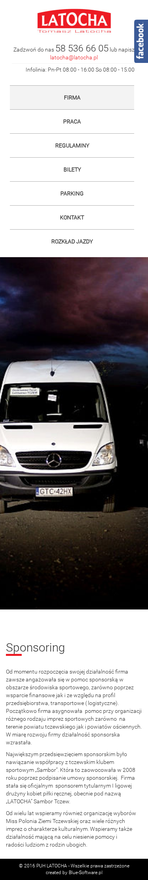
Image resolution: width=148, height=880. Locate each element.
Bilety (72, 169)
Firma (72, 97)
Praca (72, 121)
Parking (72, 193)
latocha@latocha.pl (74, 57)
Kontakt (72, 217)
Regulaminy (72, 145)
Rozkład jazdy (72, 241)
